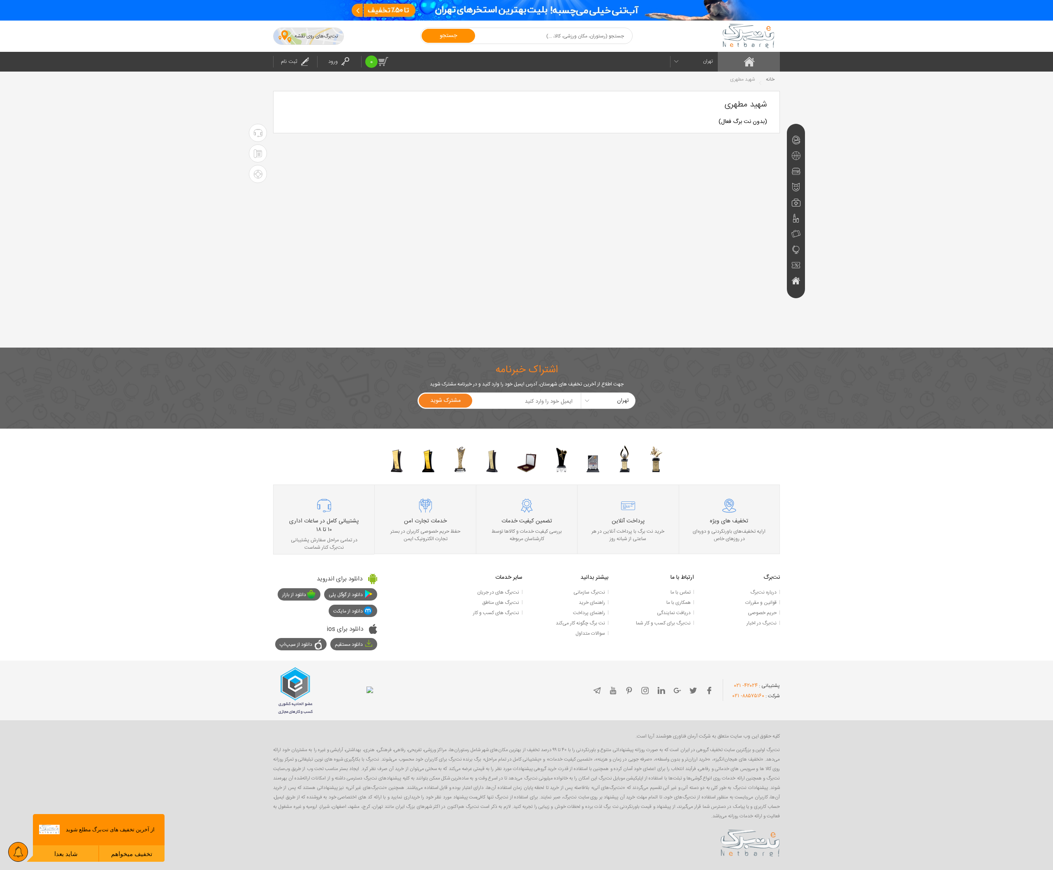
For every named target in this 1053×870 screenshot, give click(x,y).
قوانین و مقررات (761, 603)
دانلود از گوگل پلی (346, 595)
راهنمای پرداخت (589, 613)
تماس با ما (680, 592)
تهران (708, 61)
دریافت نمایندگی (674, 613)
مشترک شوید (445, 401)
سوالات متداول (590, 633)
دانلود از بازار (294, 595)
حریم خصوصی (762, 613)
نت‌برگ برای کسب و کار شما (663, 623)
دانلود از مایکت (348, 611)
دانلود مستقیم (349, 644)
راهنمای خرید (592, 603)
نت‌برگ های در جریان (498, 592)
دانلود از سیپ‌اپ (296, 644)
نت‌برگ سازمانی (589, 592)
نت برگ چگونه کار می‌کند (580, 623)
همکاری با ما (678, 603)
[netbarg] (750, 841)
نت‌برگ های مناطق (500, 603)
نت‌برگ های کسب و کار (496, 613)
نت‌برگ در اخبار (762, 623)
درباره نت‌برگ (763, 592)
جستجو (448, 36)
